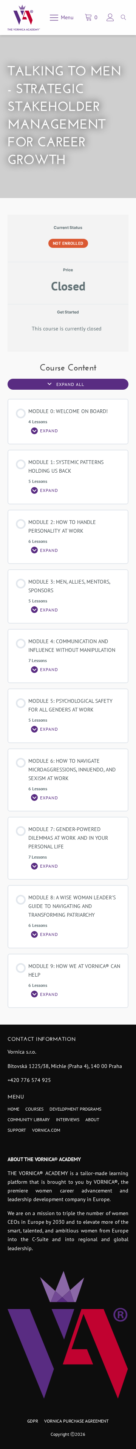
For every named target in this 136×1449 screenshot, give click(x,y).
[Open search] (123, 17)
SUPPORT (17, 1130)
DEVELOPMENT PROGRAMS (75, 1109)
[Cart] (92, 17)
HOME (13, 1109)
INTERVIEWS (67, 1119)
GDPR (32, 1421)
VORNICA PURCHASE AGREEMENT (76, 1421)
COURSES (34, 1109)
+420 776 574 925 (29, 1080)
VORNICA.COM (46, 1130)
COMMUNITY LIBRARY (29, 1119)
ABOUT (92, 1119)
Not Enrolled (68, 243)
